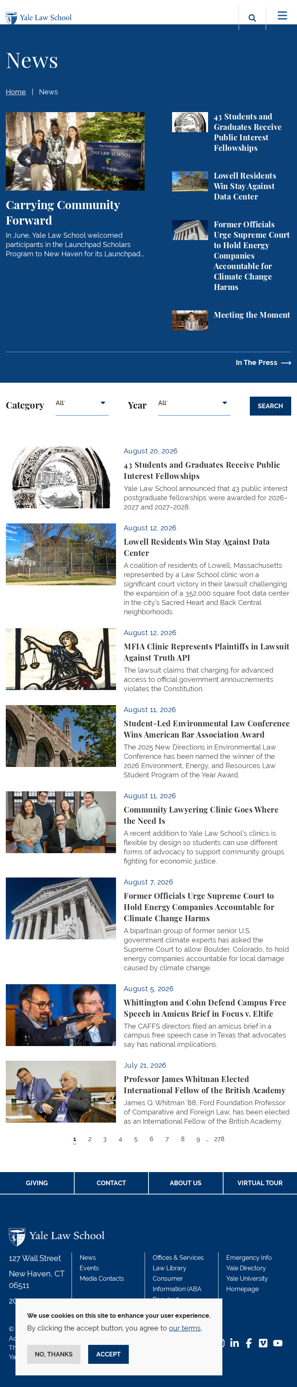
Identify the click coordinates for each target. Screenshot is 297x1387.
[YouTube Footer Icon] (278, 1344)
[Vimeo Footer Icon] (263, 1344)
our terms (185, 1328)
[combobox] (82, 406)
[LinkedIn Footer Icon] (234, 1344)
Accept (108, 1354)
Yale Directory (246, 1268)
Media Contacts (102, 1278)
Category (25, 406)
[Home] (40, 19)
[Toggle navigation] (282, 15)
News (48, 92)
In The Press (256, 362)
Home (16, 92)
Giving (37, 1183)
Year (137, 406)
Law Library (169, 1268)
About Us (185, 1183)
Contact (111, 1183)
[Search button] (252, 27)
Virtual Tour (260, 1183)
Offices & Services (178, 1257)
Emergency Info (249, 1257)
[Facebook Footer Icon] (249, 1344)
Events (89, 1268)
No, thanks (54, 1354)
